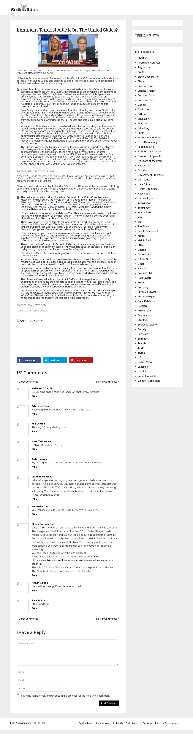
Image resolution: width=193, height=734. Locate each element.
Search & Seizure (147, 324)
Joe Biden (143, 226)
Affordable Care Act (149, 62)
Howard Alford (40, 506)
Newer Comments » (107, 381)
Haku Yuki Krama (41, 441)
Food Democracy (147, 142)
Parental (142, 268)
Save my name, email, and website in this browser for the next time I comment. (65, 695)
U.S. (140, 357)
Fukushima (144, 165)
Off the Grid (144, 259)
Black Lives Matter (148, 76)
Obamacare (144, 254)
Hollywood (144, 193)
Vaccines (143, 366)
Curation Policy (86, 723)
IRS (139, 221)
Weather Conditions (149, 380)
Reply (34, 396)
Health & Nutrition (148, 189)
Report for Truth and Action (167, 723)
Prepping (143, 287)
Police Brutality (146, 273)
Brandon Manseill (42, 476)
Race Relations (146, 301)
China (141, 81)
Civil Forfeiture (146, 86)
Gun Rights (144, 179)
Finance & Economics (150, 137)
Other (141, 263)
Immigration (144, 203)
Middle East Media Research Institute (46, 207)
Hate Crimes (145, 184)
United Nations (146, 362)
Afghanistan (144, 67)
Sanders (142, 315)
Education (143, 118)
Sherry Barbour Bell (43, 524)
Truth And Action (18, 723)
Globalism (143, 170)
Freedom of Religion (149, 151)
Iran (140, 217)
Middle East (144, 240)
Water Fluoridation (148, 376)
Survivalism (144, 334)
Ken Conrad (38, 423)
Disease (142, 104)
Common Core (146, 95)
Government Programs (151, 175)
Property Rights (146, 296)
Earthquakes (145, 109)
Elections (143, 123)
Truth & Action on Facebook (139, 723)
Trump (141, 352)
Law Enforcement (148, 231)
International (145, 212)
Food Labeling (146, 146)
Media (141, 235)
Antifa (141, 72)
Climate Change (147, 90)
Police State (145, 277)
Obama (142, 249)
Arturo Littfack (40, 406)
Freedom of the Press (150, 161)
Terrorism (143, 338)
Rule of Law (144, 310)
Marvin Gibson (40, 582)
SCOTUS (143, 320)
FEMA (141, 132)
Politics (142, 282)
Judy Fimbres (39, 459)
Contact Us (117, 723)
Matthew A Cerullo (42, 388)
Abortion (142, 58)
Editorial (142, 114)
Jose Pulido (38, 600)
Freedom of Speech (149, 156)
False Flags (144, 128)
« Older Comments (27, 381)
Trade (141, 348)
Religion (142, 306)
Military (142, 245)
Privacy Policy (102, 723)
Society (142, 329)
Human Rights (145, 198)
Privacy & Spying (147, 291)
